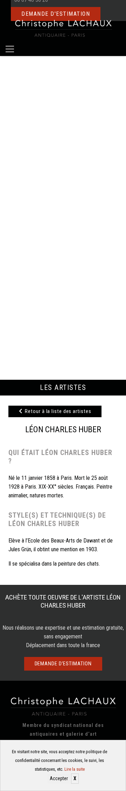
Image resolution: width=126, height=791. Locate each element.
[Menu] (10, 49)
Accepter (59, 778)
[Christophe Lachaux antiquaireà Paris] (63, 28)
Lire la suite (74, 769)
